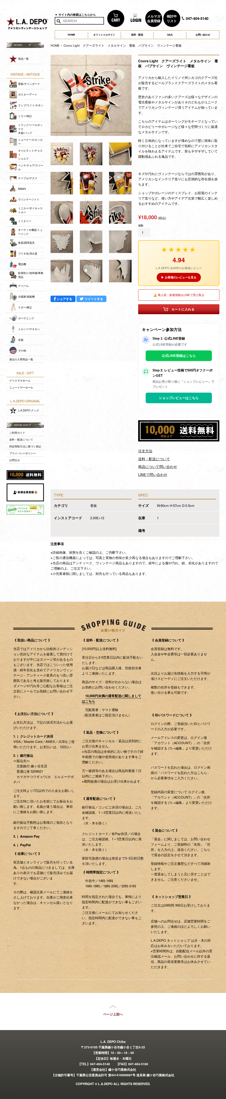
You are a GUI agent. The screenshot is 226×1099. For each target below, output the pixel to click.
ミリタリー (24, 221)
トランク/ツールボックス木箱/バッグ (30, 129)
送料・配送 (137, 34)
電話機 (22, 264)
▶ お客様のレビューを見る (178, 277)
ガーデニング (26, 318)
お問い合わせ (203, 34)
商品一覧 (23, 58)
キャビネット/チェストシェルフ (30, 154)
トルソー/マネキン (29, 329)
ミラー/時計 (25, 116)
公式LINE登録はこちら (179, 355)
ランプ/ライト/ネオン (30, 105)
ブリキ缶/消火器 (27, 253)
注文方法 (145, 450)
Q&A (170, 34)
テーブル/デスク (27, 178)
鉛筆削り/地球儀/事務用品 (30, 275)
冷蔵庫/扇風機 (26, 296)
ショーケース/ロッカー (30, 141)
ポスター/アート (27, 94)
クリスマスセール (19, 380)
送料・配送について (21, 439)
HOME (71, 34)
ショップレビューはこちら (179, 398)
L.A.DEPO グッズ (28, 410)
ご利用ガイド (17, 432)
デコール (23, 285)
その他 (22, 350)
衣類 (20, 340)
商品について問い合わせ (157, 466)
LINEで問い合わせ (152, 474)
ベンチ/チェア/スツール (30, 167)
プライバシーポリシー (22, 453)
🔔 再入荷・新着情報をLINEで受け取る (178, 295)
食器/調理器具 (26, 242)
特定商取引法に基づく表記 (25, 446)
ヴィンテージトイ (28, 199)
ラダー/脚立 (25, 307)
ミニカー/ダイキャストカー (30, 210)
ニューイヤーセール (21, 387)
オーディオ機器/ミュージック (30, 232)
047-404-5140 (196, 18)
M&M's (22, 188)
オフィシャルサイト (104, 34)
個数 (140, 225)
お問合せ (14, 460)
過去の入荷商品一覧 (21, 359)
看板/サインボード (29, 84)
